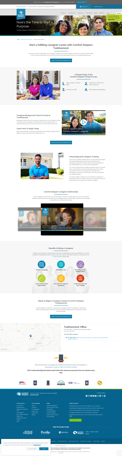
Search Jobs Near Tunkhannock (61, 60)
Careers (95, 13)
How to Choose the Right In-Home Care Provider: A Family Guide (84, 410)
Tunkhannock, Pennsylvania (26, 39)
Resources (80, 13)
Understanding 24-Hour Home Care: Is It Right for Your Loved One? (84, 406)
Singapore (92, 431)
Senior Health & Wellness (22, 414)
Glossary (19, 419)
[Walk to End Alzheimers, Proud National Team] (74, 384)
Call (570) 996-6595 (21, 6)
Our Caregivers (20, 412)
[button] (64, 13)
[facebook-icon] (86, 396)
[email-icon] (95, 396)
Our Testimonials (35, 409)
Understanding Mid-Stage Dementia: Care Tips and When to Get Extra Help (86, 408)
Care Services (72, 13)
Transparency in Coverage (85, 441)
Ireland (87, 431)
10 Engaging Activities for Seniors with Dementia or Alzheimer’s (83, 412)
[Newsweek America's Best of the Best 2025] (48, 385)
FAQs (18, 421)
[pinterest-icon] (93, 396)
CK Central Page (50, 416)
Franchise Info (50, 409)
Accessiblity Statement (52, 405)
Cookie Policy (35, 412)
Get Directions (99, 6)
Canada (96, 431)
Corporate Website (51, 411)
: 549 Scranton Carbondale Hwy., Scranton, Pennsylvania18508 (88, 338)
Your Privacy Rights (51, 412)
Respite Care (19, 416)
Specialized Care (20, 407)
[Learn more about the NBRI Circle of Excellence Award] (99, 385)
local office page (45, 123)
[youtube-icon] (100, 396)
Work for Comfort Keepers (38, 39)
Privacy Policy (35, 411)
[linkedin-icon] (91, 396)
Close (119, 13)
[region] (26, 447)
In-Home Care (20, 405)
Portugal (87, 433)
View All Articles (75, 420)
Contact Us (101, 13)
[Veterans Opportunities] (22, 385)
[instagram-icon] (89, 396)
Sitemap (33, 414)
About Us (63, 13)
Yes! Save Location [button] (81, 2)
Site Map (103, 441)
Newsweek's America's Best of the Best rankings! (61, 367)
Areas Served (89, 13)
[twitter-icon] (98, 396)
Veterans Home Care (21, 418)
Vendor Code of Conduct (52, 407)
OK (43, 448)
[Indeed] (102, 396)
